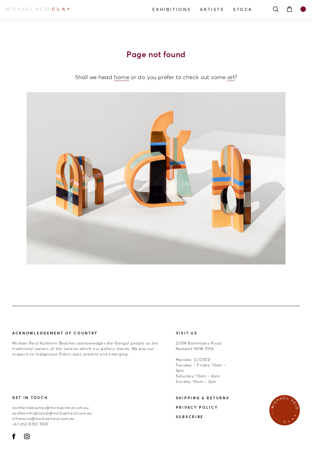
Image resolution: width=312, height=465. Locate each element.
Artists (212, 9)
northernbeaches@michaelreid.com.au (50, 407)
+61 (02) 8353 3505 (30, 424)
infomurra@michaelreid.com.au (43, 418)
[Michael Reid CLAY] (51, 9)
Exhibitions (171, 9)
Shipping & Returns (202, 398)
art (231, 77)
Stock (243, 9)
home (121, 77)
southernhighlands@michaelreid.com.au (52, 413)
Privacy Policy (197, 407)
